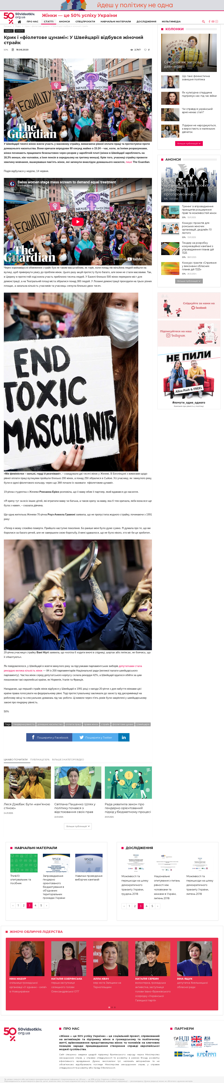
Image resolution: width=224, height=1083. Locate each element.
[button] (109, 1008)
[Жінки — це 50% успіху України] (19, 18)
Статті (19, 31)
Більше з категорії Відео (68, 759)
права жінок (91, 724)
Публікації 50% (40, 759)
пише (129, 161)
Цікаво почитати (16, 759)
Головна (8, 26)
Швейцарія (142, 724)
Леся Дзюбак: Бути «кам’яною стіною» (27, 806)
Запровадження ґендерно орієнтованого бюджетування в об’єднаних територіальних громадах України (54, 887)
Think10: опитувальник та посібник (20, 879)
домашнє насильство (50, 724)
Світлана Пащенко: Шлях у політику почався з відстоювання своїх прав (74, 808)
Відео (18, 26)
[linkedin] (124, 737)
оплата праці (73, 724)
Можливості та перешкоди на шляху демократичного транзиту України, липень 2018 (199, 885)
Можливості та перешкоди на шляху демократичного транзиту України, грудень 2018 (134, 885)
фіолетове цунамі (122, 724)
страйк (105, 724)
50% (6, 49)
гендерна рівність (23, 724)
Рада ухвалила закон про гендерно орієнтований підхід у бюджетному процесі (128, 808)
